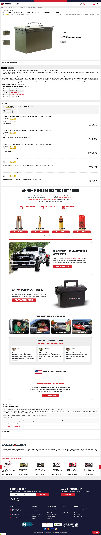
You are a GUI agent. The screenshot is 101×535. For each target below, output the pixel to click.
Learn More (68, 494)
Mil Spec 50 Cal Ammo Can (17, 94)
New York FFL (77, 514)
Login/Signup (94, 4)
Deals (58, 4)
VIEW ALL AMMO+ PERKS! (24, 300)
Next (100, 467)
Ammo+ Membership (52, 509)
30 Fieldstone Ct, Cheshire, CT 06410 (16, 510)
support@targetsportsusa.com (19, 517)
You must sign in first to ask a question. (11, 426)
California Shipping (78, 516)
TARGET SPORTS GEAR (13, 436)
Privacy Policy (35, 516)
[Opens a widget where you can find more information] (96, 532)
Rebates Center (50, 512)
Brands (32, 4)
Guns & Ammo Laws (78, 510)
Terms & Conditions (37, 514)
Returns (64, 510)
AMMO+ (40, 4)
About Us (34, 512)
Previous (1, 467)
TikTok (18, 499)
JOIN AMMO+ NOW (62, 266)
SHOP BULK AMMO (50, 395)
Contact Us (35, 510)
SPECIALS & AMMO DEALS (9, 7)
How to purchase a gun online (81, 509)
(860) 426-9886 (88, 4)
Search (81, 4)
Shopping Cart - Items (97, 4)
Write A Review (25, 14)
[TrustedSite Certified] (58, 524)
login (61, 37)
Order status (66, 509)
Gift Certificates (51, 516)
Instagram (11, 499)
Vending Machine (51, 510)
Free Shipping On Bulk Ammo (16, 1)
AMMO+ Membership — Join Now (50, 1)
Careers (34, 518)
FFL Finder (76, 512)
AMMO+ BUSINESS (49, 4)
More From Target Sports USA (12, 458)
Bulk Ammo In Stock (84, 1)
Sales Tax (49, 518)
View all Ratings (18, 14)
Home (2, 7)
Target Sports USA (15, 92)
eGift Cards (65, 512)
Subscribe (42, 494)
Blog (33, 509)
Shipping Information (52, 514)
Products (24, 4)
